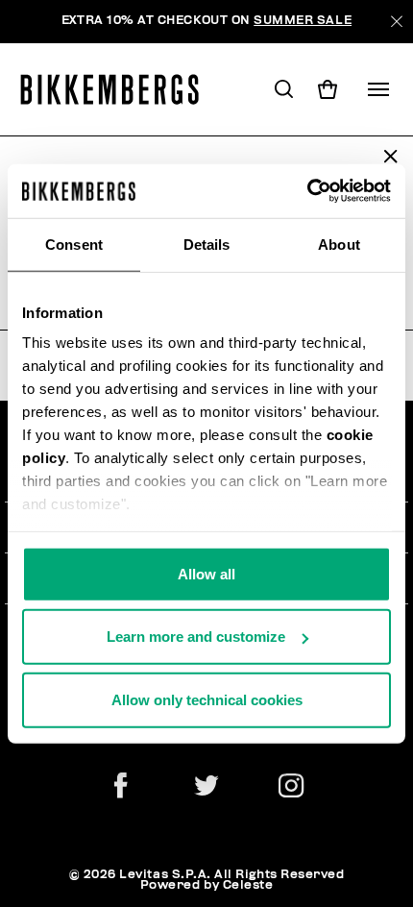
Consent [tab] (74, 243)
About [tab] (339, 243)
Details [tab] (207, 243)
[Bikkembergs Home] (118, 89)
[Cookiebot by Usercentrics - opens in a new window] (307, 191)
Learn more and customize (196, 636)
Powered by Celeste (207, 885)
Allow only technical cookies (207, 699)
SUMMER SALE (303, 20)
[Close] (396, 22)
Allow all (206, 573)
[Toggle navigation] (378, 89)
